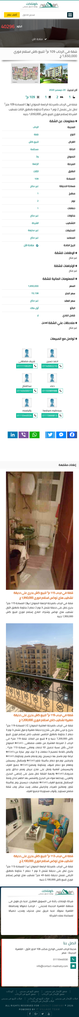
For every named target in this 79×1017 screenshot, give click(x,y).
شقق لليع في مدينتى (29, 991)
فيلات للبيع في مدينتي (11, 998)
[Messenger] (61, 435)
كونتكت (9, 991)
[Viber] (24, 435)
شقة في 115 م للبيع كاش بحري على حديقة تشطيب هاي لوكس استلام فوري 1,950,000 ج (43, 595)
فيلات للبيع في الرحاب (38, 998)
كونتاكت (62, 901)
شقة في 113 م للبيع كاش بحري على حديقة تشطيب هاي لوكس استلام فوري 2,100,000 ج (43, 859)
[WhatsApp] (34, 435)
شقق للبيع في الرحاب (25, 994)
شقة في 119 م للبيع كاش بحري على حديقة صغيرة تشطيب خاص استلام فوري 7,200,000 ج (43, 718)
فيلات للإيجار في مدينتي (66, 998)
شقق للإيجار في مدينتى (56, 991)
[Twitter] (50, 435)
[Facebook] (72, 435)
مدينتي (42, 906)
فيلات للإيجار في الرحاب (42, 1001)
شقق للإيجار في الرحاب (53, 994)
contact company (52, 1005)
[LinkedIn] (13, 435)
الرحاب (32, 906)
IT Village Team (48, 1009)
